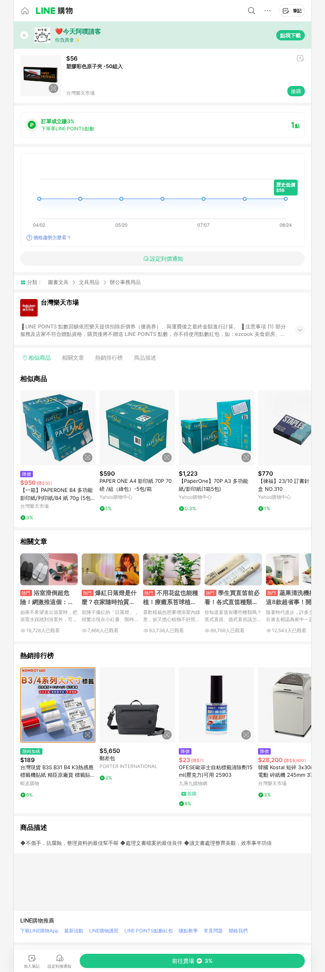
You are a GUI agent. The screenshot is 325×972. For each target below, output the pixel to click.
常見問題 (213, 931)
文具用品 (89, 282)
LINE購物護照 (104, 931)
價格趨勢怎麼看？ (52, 237)
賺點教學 (188, 931)
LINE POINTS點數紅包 (148, 931)
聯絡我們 (238, 931)
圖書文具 (58, 282)
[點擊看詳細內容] (58, 427)
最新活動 (73, 931)
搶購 (296, 91)
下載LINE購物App (39, 931)
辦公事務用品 (125, 282)
